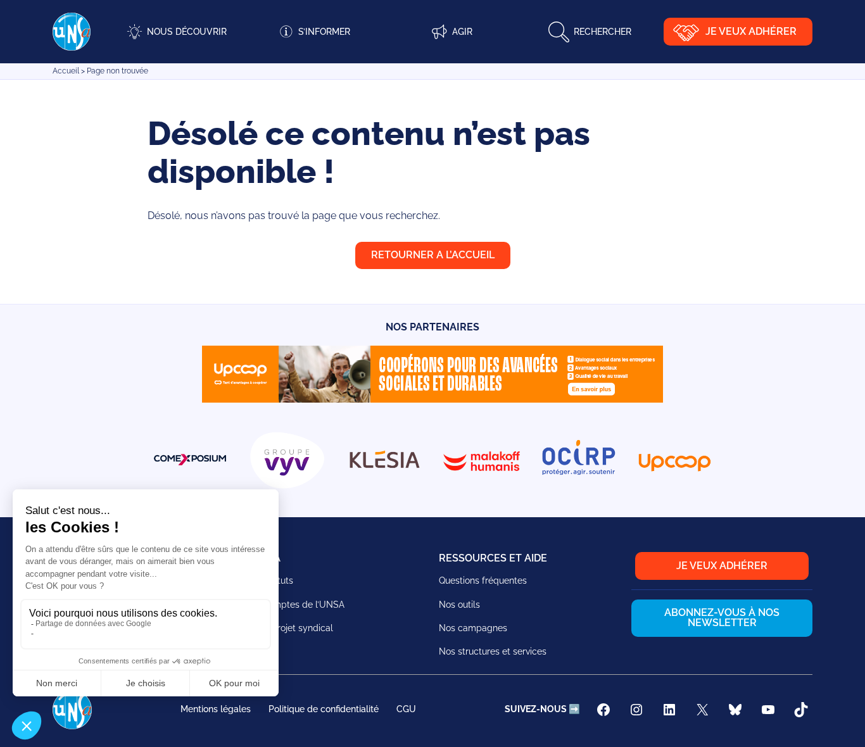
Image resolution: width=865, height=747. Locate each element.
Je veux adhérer (751, 31)
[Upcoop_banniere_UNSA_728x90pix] (432, 399)
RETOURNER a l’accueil (433, 255)
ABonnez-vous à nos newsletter (722, 617)
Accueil (66, 70)
